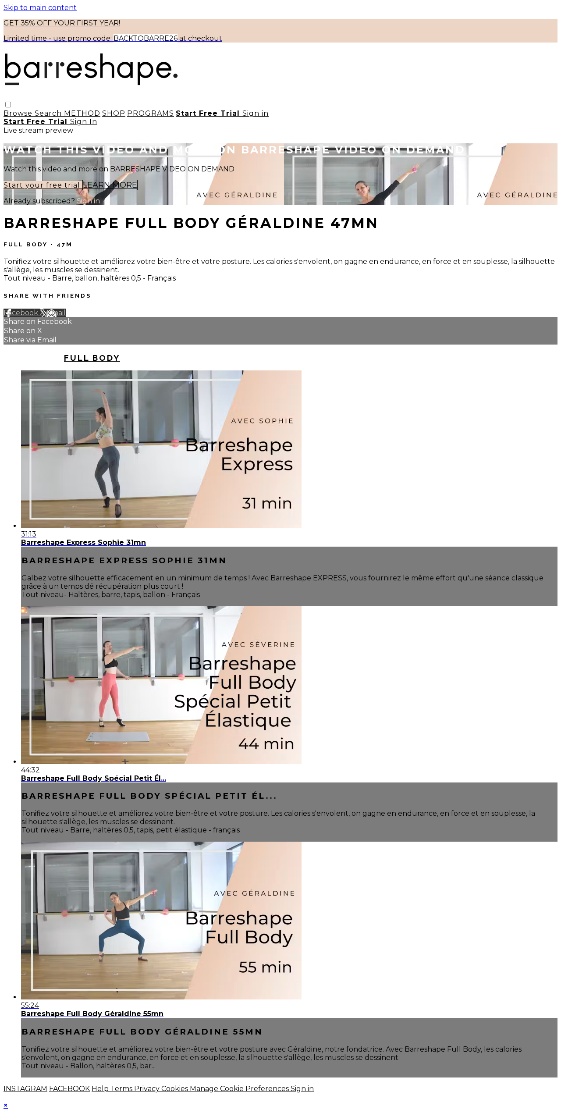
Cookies (175, 1089)
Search (49, 113)
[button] (8, 104)
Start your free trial (43, 185)
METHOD (82, 113)
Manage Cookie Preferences (240, 1089)
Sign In (83, 121)
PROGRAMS (150, 113)
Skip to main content (40, 8)
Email (56, 313)
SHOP (113, 113)
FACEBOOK (69, 1089)
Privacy (147, 1089)
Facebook (22, 313)
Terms (122, 1089)
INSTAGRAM (25, 1089)
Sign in (255, 113)
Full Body (27, 244)
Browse (19, 113)
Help (101, 1089)
